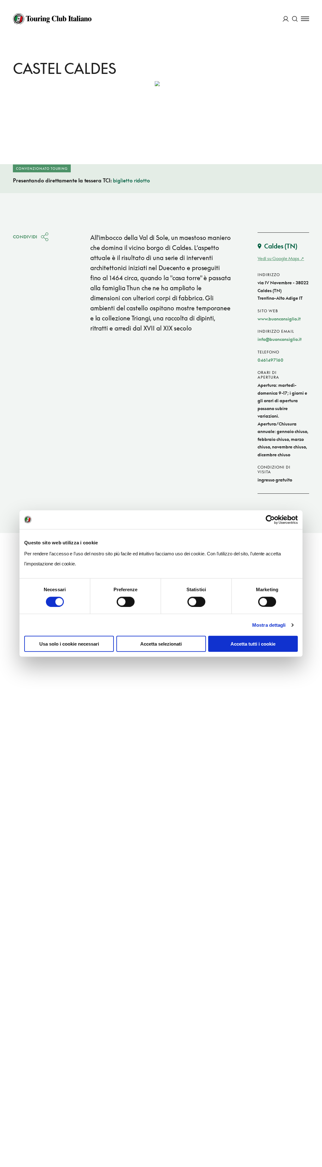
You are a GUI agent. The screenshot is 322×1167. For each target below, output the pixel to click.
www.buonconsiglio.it (279, 318)
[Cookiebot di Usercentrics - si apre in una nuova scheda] (270, 519)
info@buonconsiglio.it (280, 339)
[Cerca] (295, 19)
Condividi (25, 236)
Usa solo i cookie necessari (69, 644)
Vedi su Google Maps (278, 258)
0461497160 (270, 360)
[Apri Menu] (305, 19)
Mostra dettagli (269, 624)
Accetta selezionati (161, 644)
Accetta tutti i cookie (252, 644)
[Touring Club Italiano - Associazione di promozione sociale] (52, 19)
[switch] (126, 602)
